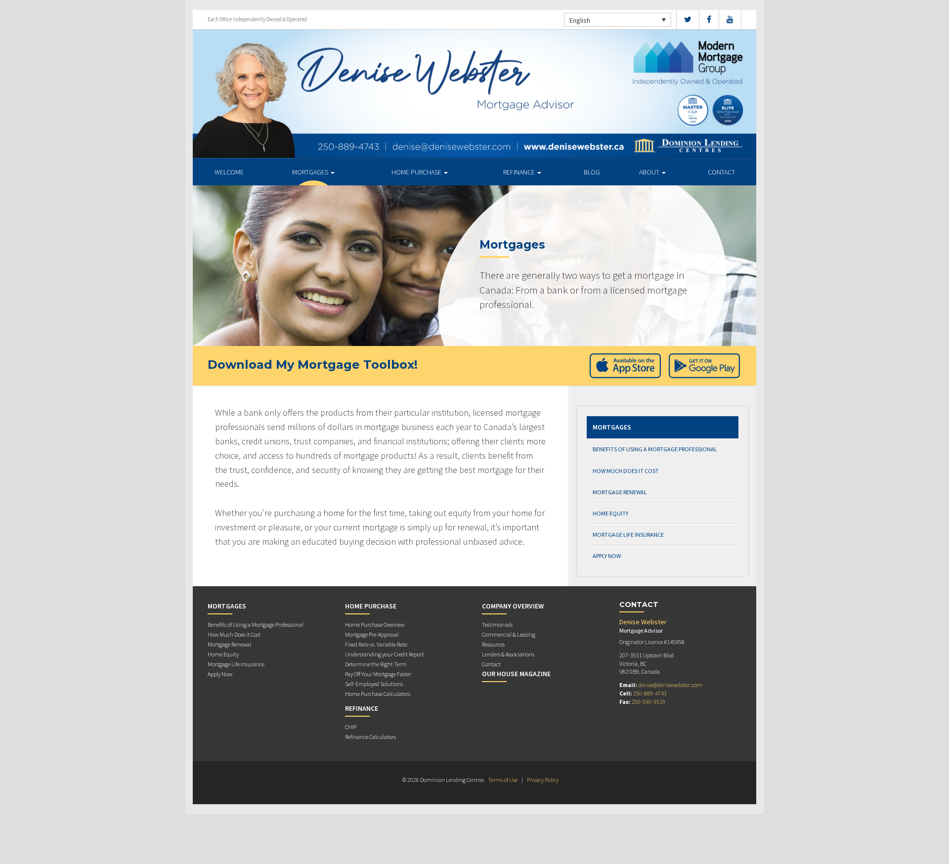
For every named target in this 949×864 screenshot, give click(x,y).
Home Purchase (417, 172)
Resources (493, 644)
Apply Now (607, 556)
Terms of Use (503, 779)
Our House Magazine (516, 673)
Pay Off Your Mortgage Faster (378, 674)
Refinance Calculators (370, 736)
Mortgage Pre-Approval (372, 634)
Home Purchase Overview (374, 624)
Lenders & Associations (508, 654)
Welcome (229, 172)
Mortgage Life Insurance (628, 534)
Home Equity (610, 513)
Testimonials (497, 624)
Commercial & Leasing (508, 634)
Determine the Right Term (376, 664)
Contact (721, 172)
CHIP (350, 727)
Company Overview (513, 606)
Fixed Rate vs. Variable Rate (376, 644)
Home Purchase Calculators (377, 693)
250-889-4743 (650, 693)
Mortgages (311, 172)
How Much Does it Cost (626, 471)
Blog (592, 172)
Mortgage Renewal (620, 492)
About (650, 172)
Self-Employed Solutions (374, 684)
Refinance (519, 172)
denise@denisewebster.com (670, 685)
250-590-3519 (648, 701)
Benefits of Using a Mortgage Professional (655, 449)
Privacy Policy (543, 779)
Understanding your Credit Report (384, 654)
